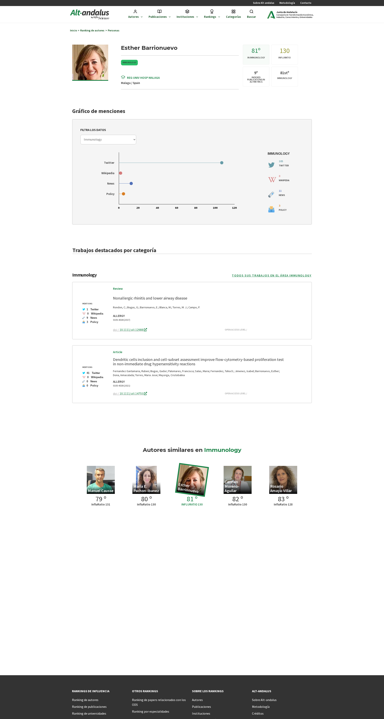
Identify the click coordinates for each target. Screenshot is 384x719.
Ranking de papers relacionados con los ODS (159, 702)
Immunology (129, 62)
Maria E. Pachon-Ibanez (146, 488)
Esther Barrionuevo (188, 488)
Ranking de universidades (89, 713)
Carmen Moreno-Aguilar (232, 486)
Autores (133, 17)
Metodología (287, 3)
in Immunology (256, 57)
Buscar (251, 17)
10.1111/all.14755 (132, 393)
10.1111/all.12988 (132, 330)
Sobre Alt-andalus (263, 3)
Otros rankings (145, 691)
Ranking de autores (85, 700)
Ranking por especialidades (150, 711)
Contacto (305, 3)
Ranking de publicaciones (89, 707)
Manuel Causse (100, 490)
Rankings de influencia (90, 691)
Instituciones (185, 17)
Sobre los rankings (208, 691)
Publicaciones (158, 17)
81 (255, 51)
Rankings (210, 17)
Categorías (233, 17)
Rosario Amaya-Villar (281, 488)
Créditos (258, 713)
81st (284, 72)
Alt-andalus (261, 691)
